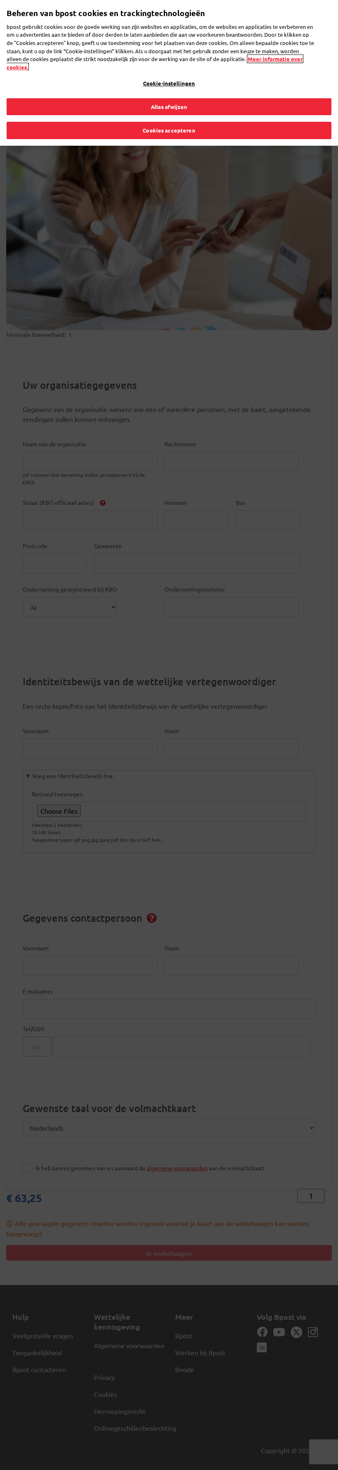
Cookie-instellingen (169, 83)
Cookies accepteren (169, 130)
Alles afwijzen (169, 106)
